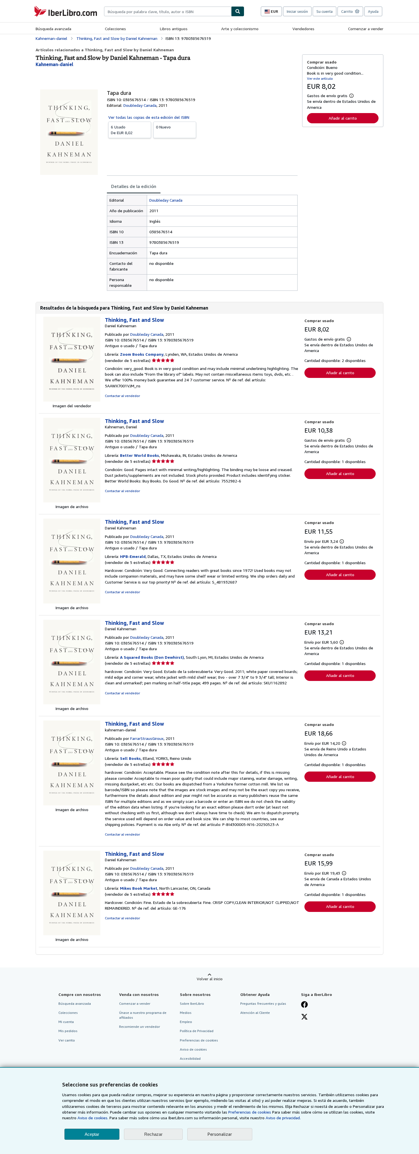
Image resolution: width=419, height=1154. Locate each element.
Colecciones (115, 28)
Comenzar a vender (365, 28)
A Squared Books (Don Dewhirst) (152, 657)
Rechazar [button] (153, 1134)
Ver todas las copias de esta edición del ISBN (148, 117)
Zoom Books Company (142, 354)
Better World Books (139, 455)
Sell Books (130, 758)
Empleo (186, 1022)
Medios (186, 1012)
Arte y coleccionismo (240, 28)
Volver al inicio (210, 978)
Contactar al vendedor (122, 396)
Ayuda (373, 11)
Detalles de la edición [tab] (133, 186)
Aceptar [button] (92, 1134)
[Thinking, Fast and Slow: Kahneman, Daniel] (71, 500)
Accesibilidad (190, 1058)
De (122, 129)
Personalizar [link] (220, 1134)
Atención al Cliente (255, 1012)
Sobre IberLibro (192, 1003)
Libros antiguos (174, 28)
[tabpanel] (202, 243)
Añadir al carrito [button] (343, 118)
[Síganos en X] (304, 1017)
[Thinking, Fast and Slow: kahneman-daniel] (71, 803)
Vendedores (303, 28)
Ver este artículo (320, 78)
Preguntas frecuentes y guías (263, 1003)
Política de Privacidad (196, 1031)
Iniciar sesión (297, 11)
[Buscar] (237, 11)
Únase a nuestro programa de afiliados (142, 1015)
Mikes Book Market (138, 888)
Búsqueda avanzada (53, 28)
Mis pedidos (68, 1031)
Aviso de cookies (193, 1049)
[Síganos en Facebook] (304, 1005)
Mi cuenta (66, 1022)
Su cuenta (324, 11)
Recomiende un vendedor (139, 1026)
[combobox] (167, 11)
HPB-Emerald (133, 556)
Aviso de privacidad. (283, 1117)
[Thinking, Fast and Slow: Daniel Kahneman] (71, 400)
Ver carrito (66, 1040)
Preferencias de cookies (249, 1112)
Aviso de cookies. (93, 1117)
